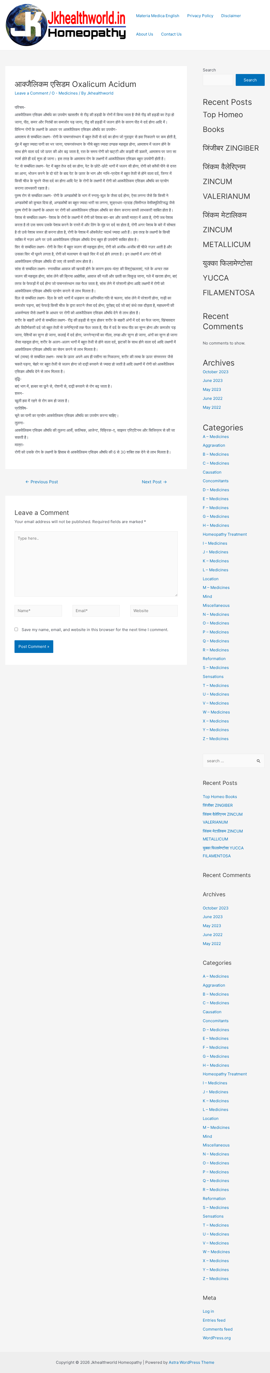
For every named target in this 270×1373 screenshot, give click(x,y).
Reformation (214, 658)
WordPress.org (217, 1337)
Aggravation (214, 445)
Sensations (213, 676)
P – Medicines (216, 631)
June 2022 (213, 398)
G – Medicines (216, 516)
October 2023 (216, 371)
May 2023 (212, 389)
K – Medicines (216, 560)
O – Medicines (216, 623)
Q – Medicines (216, 640)
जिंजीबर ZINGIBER (231, 148)
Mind (207, 596)
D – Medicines (216, 489)
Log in (208, 1311)
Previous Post (41, 481)
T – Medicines (216, 685)
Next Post (154, 481)
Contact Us (171, 34)
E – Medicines (216, 498)
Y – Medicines (216, 729)
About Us (144, 34)
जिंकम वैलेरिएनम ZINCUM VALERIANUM (226, 181)
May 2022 (212, 407)
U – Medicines (216, 694)
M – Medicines (216, 587)
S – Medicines (216, 667)
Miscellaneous (216, 605)
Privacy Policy (200, 15)
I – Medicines (215, 543)
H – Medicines (216, 525)
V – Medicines (216, 703)
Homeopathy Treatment (225, 534)
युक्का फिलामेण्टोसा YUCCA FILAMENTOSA (229, 278)
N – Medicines (216, 614)
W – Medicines (216, 712)
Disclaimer (231, 15)
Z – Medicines (216, 738)
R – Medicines (216, 649)
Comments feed (218, 1329)
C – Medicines (216, 463)
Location (211, 578)
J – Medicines (215, 551)
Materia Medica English (157, 15)
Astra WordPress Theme (191, 1362)
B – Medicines (216, 454)
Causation (212, 472)
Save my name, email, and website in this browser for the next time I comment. (95, 629)
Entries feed (214, 1320)
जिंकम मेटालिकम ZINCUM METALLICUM (227, 229)
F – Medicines (216, 507)
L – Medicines (215, 569)
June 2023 (213, 380)
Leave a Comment (31, 93)
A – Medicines (216, 436)
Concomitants (216, 480)
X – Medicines (216, 721)
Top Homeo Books (220, 796)
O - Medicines (65, 93)
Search (209, 69)
